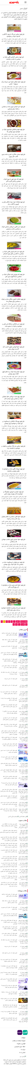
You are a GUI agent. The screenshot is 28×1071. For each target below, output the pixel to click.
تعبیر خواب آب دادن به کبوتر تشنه (9, 685)
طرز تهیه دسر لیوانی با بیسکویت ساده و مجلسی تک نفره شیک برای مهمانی (13, 563)
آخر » (23, 624)
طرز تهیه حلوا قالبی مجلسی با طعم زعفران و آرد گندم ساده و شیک (13, 518)
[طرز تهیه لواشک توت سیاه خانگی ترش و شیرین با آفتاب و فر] (14, 199)
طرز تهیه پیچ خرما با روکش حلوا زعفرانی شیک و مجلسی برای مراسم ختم (13, 398)
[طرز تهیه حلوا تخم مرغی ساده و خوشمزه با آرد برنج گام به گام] (14, 582)
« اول (18, 621)
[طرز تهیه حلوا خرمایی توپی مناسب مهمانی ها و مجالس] (14, 537)
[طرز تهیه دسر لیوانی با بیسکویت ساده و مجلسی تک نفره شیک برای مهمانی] (14, 559)
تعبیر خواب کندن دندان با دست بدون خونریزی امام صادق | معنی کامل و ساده (9, 804)
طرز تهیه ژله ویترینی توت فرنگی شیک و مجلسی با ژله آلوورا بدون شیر (13, 275)
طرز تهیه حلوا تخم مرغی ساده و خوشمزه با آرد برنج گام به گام (13, 586)
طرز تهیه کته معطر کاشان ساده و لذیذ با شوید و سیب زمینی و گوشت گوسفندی (9, 922)
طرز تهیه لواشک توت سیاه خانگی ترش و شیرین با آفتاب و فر (13, 203)
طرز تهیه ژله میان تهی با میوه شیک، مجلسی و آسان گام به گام (13, 180)
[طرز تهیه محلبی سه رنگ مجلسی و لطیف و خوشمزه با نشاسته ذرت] (14, 443)
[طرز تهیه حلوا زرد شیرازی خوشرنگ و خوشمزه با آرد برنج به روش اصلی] (14, 489)
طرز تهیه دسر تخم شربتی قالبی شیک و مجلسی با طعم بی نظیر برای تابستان (13, 253)
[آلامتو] (25, 1035)
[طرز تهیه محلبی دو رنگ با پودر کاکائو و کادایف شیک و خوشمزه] (14, 31)
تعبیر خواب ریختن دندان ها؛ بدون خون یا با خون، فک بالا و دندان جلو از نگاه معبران (8, 791)
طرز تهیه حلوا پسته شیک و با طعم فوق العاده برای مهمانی (13, 373)
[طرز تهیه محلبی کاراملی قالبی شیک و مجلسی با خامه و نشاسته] (14, 54)
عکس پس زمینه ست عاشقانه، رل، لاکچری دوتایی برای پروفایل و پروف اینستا (9, 825)
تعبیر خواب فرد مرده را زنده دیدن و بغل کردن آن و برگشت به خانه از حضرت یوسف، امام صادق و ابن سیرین (8, 864)
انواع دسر (23, 8)
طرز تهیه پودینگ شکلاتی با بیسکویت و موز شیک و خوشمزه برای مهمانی (13, 422)
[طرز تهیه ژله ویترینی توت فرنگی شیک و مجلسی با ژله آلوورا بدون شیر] (14, 272)
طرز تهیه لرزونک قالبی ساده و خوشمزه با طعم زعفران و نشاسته (13, 470)
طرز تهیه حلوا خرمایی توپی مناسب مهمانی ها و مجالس (13, 540)
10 (26, 624)
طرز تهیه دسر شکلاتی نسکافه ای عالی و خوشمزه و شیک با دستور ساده (13, 325)
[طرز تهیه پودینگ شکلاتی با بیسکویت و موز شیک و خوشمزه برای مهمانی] (14, 419)
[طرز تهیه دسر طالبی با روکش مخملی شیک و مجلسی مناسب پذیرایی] (14, 224)
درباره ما (23, 1050)
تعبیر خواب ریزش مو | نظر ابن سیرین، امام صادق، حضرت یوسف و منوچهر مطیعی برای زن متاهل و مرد (9, 838)
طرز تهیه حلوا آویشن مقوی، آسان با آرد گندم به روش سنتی (13, 348)
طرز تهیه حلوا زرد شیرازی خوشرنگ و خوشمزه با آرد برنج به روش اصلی (13, 493)
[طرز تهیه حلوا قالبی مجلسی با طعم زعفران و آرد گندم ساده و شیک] (14, 514)
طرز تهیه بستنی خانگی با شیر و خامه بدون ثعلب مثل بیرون (13, 155)
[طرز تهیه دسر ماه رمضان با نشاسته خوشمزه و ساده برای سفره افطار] (14, 605)
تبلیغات (23, 1038)
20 (16, 624)
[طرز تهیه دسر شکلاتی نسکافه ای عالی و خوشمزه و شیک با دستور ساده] (14, 321)
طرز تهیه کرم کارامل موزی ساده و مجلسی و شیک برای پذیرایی (13, 108)
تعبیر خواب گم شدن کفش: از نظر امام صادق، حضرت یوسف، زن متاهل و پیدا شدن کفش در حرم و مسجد (8, 845)
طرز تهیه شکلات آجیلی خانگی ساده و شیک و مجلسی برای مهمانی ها (13, 300)
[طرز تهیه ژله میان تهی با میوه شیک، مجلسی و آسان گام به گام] (14, 176)
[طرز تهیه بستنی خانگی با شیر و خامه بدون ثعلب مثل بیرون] (14, 152)
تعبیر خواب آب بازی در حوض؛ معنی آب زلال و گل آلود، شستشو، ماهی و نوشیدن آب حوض (9, 732)
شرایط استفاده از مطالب (18, 1041)
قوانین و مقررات (21, 1044)
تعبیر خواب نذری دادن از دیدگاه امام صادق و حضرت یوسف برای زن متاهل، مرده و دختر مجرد (8, 884)
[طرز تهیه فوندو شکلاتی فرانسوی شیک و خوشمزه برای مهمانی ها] (14, 127)
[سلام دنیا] (19, 1035)
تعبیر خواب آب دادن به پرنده (10, 678)
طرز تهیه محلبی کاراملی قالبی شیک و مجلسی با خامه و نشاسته (13, 58)
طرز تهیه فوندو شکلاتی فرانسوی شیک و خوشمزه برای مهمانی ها (13, 130)
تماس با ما (22, 1053)
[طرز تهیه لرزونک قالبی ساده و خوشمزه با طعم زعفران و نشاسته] (14, 466)
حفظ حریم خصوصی (19, 1047)
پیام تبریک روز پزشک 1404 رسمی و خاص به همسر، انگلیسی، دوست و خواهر (9, 877)
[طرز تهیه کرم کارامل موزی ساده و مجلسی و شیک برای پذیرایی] (14, 104)
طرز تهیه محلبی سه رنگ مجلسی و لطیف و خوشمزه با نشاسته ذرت (13, 447)
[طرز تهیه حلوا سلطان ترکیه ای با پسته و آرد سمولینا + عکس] (14, 79)
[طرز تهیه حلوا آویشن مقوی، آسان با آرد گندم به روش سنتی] (14, 344)
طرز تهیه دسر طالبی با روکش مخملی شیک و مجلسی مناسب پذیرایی (13, 228)
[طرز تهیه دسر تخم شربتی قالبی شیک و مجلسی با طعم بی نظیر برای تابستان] (14, 249)
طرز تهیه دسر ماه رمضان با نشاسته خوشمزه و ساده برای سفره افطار (13, 609)
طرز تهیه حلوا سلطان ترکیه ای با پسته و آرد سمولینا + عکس (13, 83)
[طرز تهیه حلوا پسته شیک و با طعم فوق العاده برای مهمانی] (14, 369)
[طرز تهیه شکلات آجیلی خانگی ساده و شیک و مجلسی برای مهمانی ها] (14, 296)
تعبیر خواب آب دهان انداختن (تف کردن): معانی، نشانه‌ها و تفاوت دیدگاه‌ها (9, 660)
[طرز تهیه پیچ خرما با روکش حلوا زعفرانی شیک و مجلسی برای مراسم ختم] (14, 394)
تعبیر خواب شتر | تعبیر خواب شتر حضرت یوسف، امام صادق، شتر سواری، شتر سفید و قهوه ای (8, 871)
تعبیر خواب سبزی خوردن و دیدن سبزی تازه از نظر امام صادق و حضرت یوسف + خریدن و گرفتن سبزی (9, 858)
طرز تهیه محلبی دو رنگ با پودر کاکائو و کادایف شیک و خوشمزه (13, 35)
